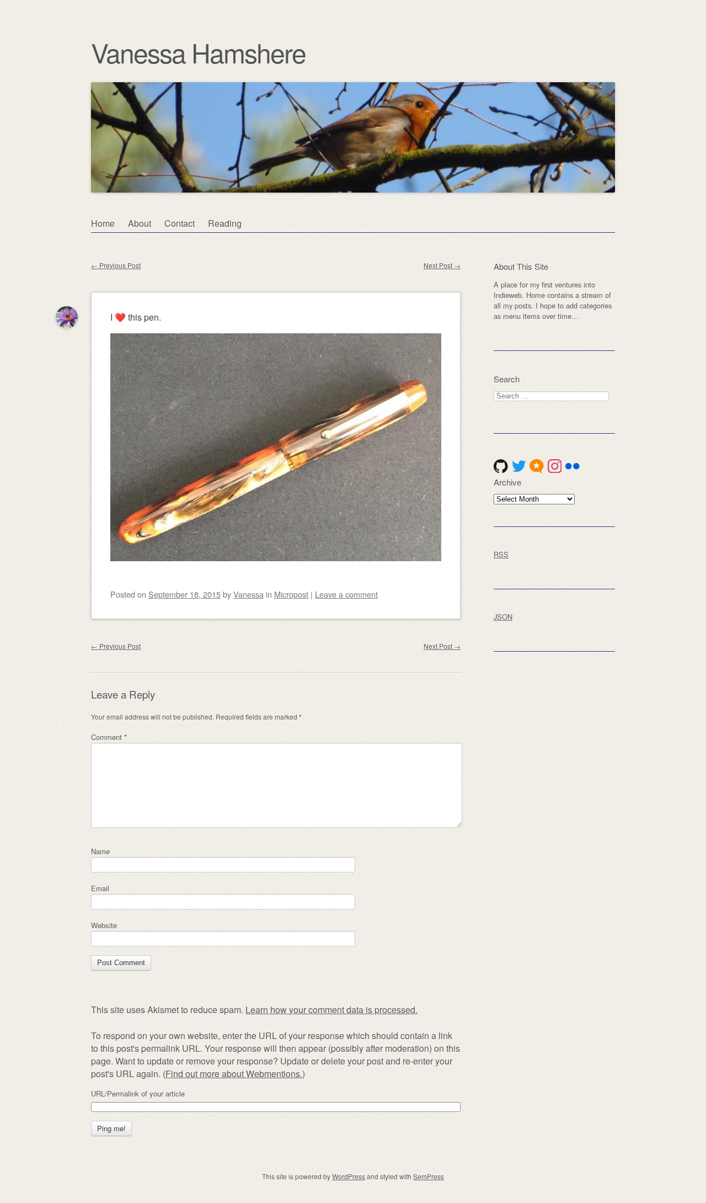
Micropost (291, 594)
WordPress (348, 1176)
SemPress (428, 1176)
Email (100, 888)
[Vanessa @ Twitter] (519, 466)
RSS (501, 554)
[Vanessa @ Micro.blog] (537, 466)
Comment (109, 737)
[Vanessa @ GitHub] (501, 466)
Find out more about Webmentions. (233, 1073)
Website (104, 925)
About (139, 223)
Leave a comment (346, 594)
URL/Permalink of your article (138, 1094)
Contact (179, 223)
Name (100, 851)
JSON (503, 616)
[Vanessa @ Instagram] (555, 466)
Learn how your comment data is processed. (331, 1009)
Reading (225, 223)
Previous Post (116, 265)
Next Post (442, 265)
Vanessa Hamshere (198, 52)
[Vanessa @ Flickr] (572, 466)
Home (103, 223)
